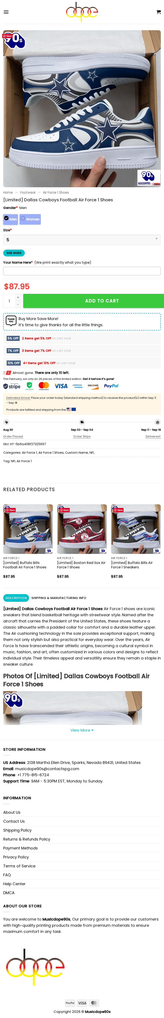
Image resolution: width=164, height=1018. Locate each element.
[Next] (160, 542)
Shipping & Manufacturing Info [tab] (58, 598)
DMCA (9, 892)
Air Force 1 (29, 452)
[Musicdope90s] (82, 12)
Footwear (28, 192)
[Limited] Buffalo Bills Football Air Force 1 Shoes (24, 564)
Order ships (82, 436)
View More (80, 730)
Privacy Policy (16, 857)
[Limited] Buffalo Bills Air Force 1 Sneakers (132, 564)
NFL (91, 452)
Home (8, 192)
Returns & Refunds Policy (26, 839)
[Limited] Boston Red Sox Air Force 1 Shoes (81, 564)
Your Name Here (18, 262)
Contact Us (14, 821)
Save (9, 35)
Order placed (13, 436)
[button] (6, 12)
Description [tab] (16, 598)
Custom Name (76, 452)
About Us (11, 812)
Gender (10, 207)
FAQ (7, 875)
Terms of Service (19, 866)
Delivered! (153, 436)
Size (7, 230)
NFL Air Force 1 (21, 461)
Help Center (14, 883)
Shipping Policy (17, 830)
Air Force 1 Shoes (56, 192)
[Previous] (3, 542)
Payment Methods (20, 848)
